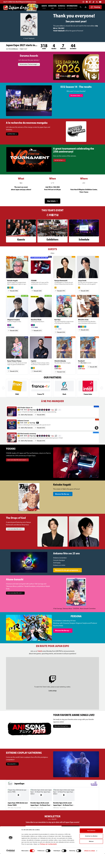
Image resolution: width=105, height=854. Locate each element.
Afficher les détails (89, 850)
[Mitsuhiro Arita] (88, 315)
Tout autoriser (91, 830)
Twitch (40, 651)
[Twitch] (90, 1)
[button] (44, 7)
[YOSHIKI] (41, 275)
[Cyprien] (41, 355)
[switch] (48, 850)
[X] (96, 1)
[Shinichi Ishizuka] (64, 355)
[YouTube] (100, 1)
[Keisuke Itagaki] (17, 275)
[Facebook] (86, 1)
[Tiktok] (93, 1)
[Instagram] (83, 1)
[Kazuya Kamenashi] (64, 275)
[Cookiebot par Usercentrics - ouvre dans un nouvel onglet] (10, 851)
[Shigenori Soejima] (17, 315)
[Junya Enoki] (88, 275)
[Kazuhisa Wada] (41, 315)
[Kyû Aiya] (64, 315)
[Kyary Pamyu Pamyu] (17, 355)
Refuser (91, 841)
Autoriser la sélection (91, 836)
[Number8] (88, 355)
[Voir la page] (52, 411)
